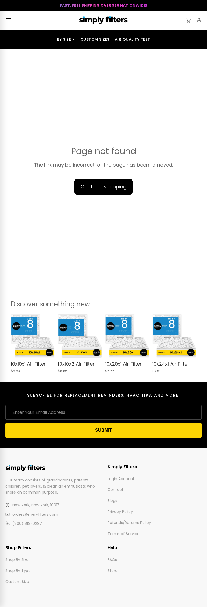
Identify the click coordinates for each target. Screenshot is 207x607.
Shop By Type (18, 570)
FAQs (112, 559)
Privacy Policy (120, 511)
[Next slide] (49, 336)
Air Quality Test (132, 39)
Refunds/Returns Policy (129, 522)
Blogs (112, 501)
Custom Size (17, 581)
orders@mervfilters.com (35, 514)
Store (113, 570)
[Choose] (46, 350)
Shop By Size (17, 559)
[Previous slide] (17, 336)
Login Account (121, 478)
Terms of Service (124, 533)
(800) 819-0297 (27, 523)
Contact (115, 489)
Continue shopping (103, 186)
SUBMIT (103, 430)
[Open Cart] (188, 20)
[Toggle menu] (9, 20)
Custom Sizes (95, 39)
